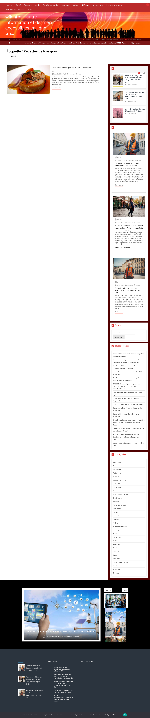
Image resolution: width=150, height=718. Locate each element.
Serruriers (116, 559)
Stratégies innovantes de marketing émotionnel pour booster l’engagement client (127, 437)
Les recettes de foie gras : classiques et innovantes (71, 68)
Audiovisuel (117, 469)
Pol (120, 157)
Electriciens (119, 185)
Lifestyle (116, 519)
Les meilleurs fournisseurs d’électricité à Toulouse (135, 95)
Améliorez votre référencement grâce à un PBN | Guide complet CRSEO (63, 698)
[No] (147, 715)
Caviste (115, 491)
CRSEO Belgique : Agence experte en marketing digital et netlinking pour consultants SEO (126, 386)
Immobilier (117, 516)
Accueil (9, 5)
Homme (115, 512)
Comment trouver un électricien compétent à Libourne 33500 (72, 43)
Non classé (117, 537)
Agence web (97, 5)
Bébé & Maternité (50, 5)
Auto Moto (117, 473)
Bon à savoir (117, 487)
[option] (72, 43)
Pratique (28, 5)
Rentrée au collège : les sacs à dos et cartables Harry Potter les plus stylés (120, 43)
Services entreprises (15, 10)
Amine (121, 219)
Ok (125, 715)
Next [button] (125, 590)
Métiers (85, 5)
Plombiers (116, 544)
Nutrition (66, 5)
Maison (76, 5)
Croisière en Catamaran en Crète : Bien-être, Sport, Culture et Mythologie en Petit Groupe (129, 422)
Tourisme (116, 569)
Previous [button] (108, 590)
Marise (59, 71)
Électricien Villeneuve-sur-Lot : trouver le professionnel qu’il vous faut (28, 43)
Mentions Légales (87, 661)
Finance (116, 501)
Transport (116, 573)
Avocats (116, 476)
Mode (37, 5)
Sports (115, 566)
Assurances (117, 466)
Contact (30, 10)
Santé (18, 5)
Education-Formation (122, 247)
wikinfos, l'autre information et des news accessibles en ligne (30, 22)
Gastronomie (56, 88)
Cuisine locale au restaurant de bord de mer (128, 404)
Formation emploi (119, 505)
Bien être (116, 484)
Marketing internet (114, 5)
